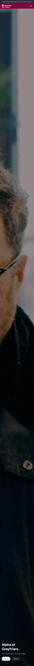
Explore (16, 658)
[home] (7, 6)
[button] (30, 6)
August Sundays (6, 1)
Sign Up (6, 658)
